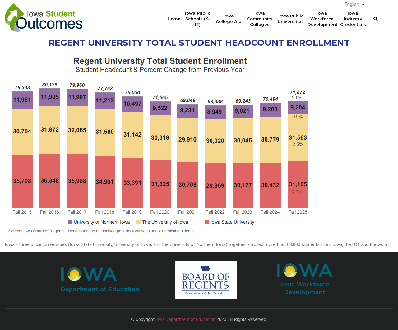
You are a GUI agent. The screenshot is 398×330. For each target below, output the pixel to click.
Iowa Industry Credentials (353, 19)
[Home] (43, 12)
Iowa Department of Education (185, 319)
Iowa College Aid (229, 18)
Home (174, 18)
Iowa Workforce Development (322, 19)
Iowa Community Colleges (259, 19)
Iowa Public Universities (291, 18)
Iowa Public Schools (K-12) (197, 19)
